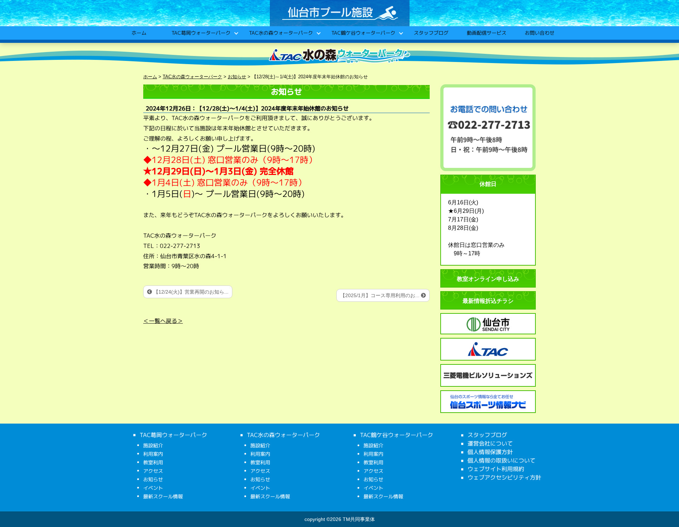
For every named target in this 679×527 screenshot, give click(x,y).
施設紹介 (153, 445)
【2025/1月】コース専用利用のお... (380, 295)
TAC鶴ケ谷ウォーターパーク (363, 32)
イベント (153, 487)
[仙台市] (488, 324)
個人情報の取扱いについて (501, 460)
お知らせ (153, 479)
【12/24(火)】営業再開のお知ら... (190, 292)
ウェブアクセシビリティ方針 (504, 477)
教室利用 (153, 462)
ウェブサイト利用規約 (496, 469)
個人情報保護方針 (490, 452)
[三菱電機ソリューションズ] (488, 375)
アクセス (153, 471)
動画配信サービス (486, 32)
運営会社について (490, 443)
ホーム (138, 32)
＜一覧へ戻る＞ (163, 321)
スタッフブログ (430, 32)
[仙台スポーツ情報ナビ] (488, 401)
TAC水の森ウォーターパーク (281, 32)
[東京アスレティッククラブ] (488, 349)
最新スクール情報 (163, 496)
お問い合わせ (539, 32)
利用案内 (153, 453)
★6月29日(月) (466, 211)
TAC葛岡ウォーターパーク (200, 32)
